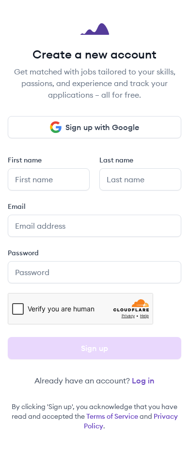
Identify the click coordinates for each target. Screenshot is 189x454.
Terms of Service (112, 416)
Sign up (94, 348)
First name (25, 160)
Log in (143, 380)
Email (17, 206)
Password (23, 253)
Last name (116, 160)
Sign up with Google (102, 127)
